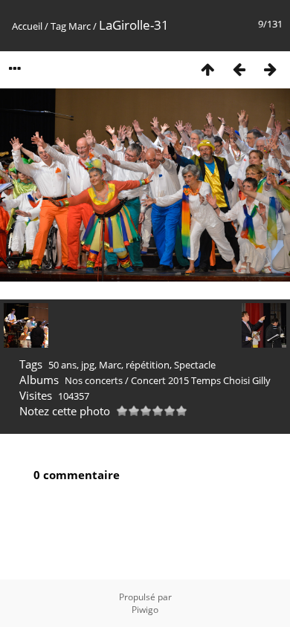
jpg (87, 364)
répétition (148, 364)
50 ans (62, 364)
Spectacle (195, 364)
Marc (79, 26)
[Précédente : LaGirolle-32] (238, 69)
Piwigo (145, 609)
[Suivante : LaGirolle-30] (270, 69)
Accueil (27, 26)
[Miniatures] (207, 69)
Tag (58, 26)
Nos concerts (94, 380)
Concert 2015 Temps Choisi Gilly (201, 380)
